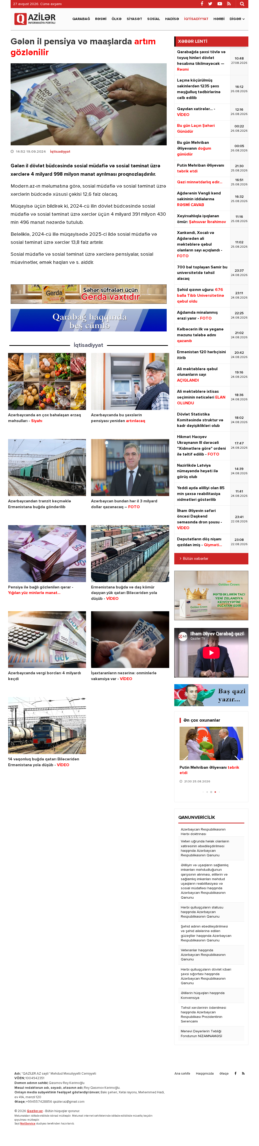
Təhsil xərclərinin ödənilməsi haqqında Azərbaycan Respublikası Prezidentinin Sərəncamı (203, 1014)
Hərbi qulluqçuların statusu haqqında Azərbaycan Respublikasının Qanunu (202, 912)
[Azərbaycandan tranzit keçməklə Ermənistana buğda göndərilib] (47, 467)
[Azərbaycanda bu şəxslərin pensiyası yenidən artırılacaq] (130, 381)
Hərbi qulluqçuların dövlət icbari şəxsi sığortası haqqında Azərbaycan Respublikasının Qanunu (206, 976)
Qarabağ (81, 19)
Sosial (153, 19)
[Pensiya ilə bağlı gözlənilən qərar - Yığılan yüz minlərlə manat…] (47, 553)
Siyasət (134, 19)
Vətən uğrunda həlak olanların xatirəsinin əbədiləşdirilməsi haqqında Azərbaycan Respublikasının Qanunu (205, 848)
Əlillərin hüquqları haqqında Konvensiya (203, 995)
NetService (27, 1123)
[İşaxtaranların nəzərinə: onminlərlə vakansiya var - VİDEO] (130, 639)
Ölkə (117, 19)
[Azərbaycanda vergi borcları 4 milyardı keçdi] (47, 639)
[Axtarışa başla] (242, 4)
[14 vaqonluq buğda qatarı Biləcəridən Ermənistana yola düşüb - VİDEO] (47, 725)
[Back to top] (245, 1132)
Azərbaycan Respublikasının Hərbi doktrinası (203, 832)
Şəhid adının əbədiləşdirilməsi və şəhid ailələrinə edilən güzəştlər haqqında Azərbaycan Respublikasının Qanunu (206, 933)
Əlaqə (224, 1073)
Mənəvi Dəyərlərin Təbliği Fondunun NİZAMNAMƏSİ (201, 1034)
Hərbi (219, 19)
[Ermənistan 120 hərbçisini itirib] (211, 743)
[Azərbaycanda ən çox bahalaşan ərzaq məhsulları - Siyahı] (47, 381)
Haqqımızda (205, 1073)
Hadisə (172, 19)
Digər (235, 19)
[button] (237, 761)
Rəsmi (100, 19)
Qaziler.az (35, 1111)
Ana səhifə (182, 1073)
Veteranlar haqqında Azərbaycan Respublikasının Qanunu (203, 955)
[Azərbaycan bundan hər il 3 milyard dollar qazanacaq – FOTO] (130, 467)
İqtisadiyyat (196, 19)
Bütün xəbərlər (195, 559)
